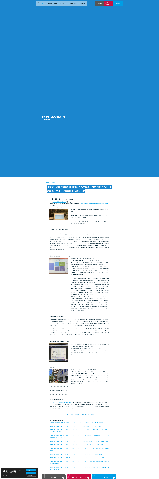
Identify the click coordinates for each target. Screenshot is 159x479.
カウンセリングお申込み (109, 3)
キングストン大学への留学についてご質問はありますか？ (79, 415)
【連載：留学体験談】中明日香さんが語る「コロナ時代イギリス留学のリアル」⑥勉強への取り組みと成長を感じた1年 (76, 445)
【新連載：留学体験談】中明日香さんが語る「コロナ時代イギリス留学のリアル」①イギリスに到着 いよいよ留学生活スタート (78, 422)
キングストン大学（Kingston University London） (61, 402)
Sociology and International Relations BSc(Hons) (94, 203)
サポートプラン (72, 3)
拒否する (29, 472)
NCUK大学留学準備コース (59, 202)
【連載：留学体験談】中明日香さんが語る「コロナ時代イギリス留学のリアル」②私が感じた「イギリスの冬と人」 (75, 426)
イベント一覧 (82, 3)
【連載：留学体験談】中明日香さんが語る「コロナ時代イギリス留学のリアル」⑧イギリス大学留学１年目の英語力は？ (76, 454)
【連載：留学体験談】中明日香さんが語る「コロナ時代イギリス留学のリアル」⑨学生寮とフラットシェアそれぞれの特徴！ (77, 458)
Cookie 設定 (5, 475)
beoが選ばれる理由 (52, 3)
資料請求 (100, 3)
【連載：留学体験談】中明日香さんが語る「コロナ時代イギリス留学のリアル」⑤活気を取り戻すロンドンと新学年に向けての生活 (79, 441)
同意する (29, 470)
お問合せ (118, 3)
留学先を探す (62, 3)
